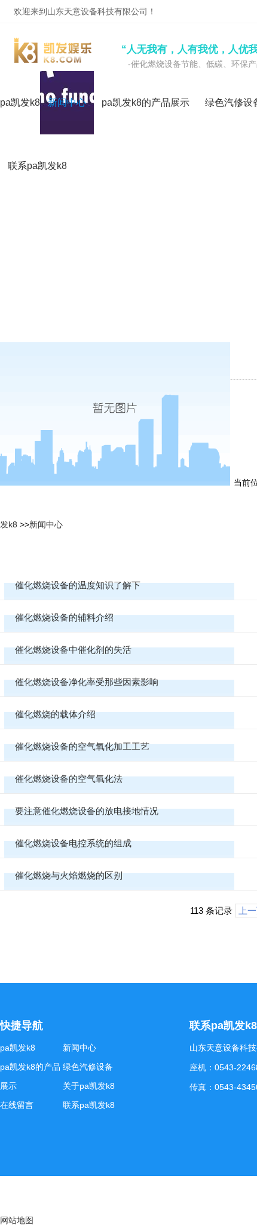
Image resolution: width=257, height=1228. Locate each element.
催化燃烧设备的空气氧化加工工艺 (82, 746)
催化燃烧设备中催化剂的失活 (73, 649)
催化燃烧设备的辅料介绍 (64, 617)
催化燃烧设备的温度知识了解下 (77, 585)
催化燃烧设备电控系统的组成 (73, 843)
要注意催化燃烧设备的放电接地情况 (86, 811)
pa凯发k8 (20, 102)
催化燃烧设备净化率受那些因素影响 (86, 682)
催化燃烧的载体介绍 (55, 714)
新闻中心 (46, 524)
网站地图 (16, 1220)
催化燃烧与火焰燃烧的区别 (69, 875)
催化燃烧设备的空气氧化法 (69, 778)
